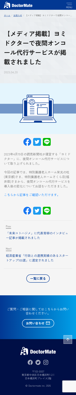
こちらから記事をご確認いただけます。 (32, 194)
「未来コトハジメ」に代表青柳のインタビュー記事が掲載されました (37, 235)
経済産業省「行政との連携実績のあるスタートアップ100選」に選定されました (37, 257)
